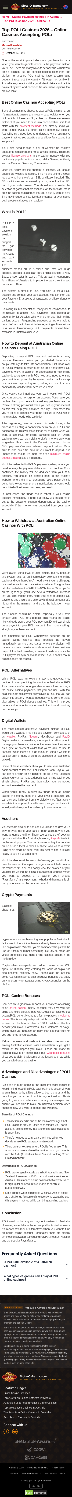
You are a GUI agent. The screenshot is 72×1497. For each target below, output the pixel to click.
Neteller (10, 736)
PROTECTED (40, 1493)
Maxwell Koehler (12, 45)
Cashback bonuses (58, 1052)
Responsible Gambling (37, 1468)
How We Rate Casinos (55, 1473)
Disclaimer (13, 1473)
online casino (17, 1007)
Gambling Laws (16, 1468)
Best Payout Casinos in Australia (22, 1417)
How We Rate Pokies (31, 1473)
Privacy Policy (58, 1468)
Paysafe (55, 838)
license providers (21, 155)
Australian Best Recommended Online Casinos (30, 1402)
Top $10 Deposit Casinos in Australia (24, 1407)
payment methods (30, 126)
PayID (66, 736)
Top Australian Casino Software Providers (27, 1397)
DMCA (29, 1493)
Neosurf (33, 736)
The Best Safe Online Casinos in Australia (27, 1412)
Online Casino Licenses (16, 1393)
